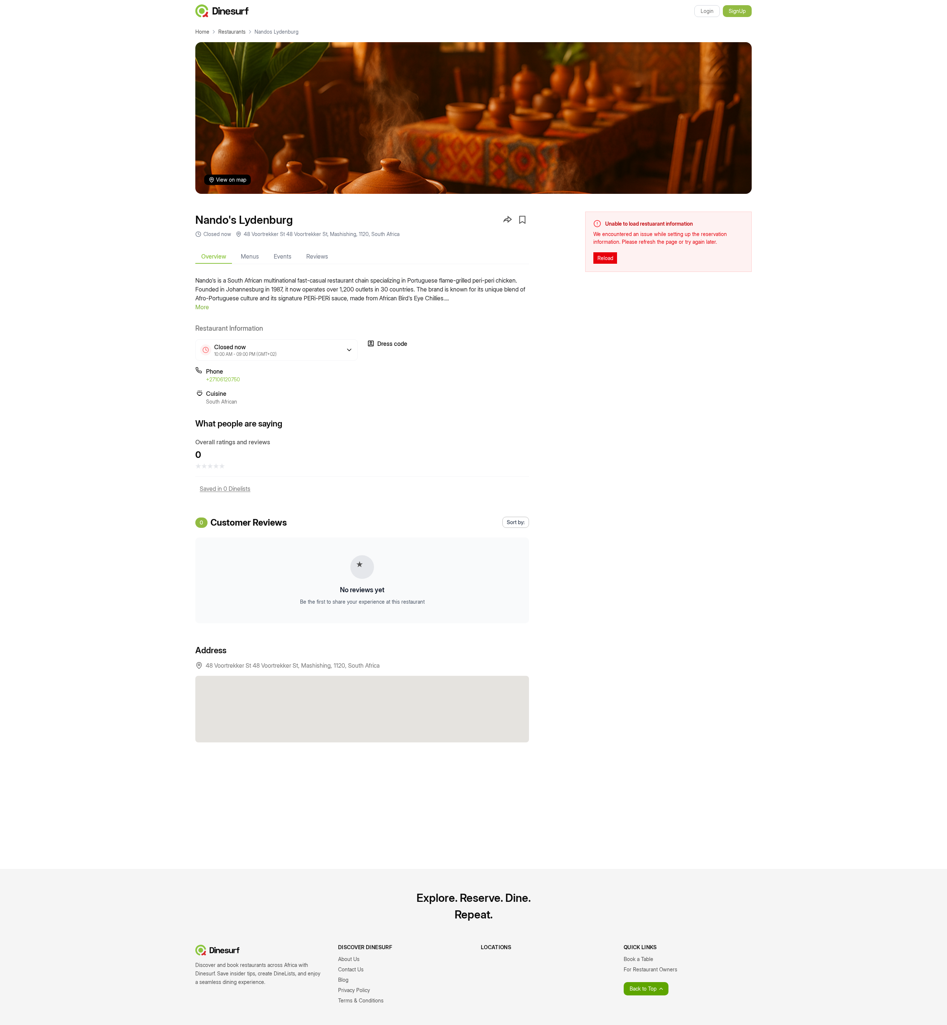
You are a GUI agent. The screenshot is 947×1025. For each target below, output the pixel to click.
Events (282, 256)
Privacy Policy (354, 990)
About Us (349, 959)
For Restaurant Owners (650, 969)
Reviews (317, 256)
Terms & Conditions (361, 1000)
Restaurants (232, 31)
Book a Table (638, 959)
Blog (343, 980)
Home (202, 31)
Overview (213, 256)
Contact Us (351, 969)
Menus (250, 256)
